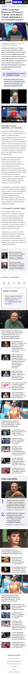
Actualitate (12, 6)
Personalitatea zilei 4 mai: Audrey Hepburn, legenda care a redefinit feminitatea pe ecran (14, 542)
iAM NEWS (4, 6)
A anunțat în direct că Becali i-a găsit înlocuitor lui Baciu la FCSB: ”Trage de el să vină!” (14, 432)
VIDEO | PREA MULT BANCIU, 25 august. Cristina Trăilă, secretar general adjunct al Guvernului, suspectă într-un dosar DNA (14, 375)
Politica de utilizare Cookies (14, 664)
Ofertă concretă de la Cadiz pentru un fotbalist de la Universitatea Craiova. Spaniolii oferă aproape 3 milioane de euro (14, 451)
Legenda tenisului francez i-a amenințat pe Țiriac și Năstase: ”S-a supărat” (14, 441)
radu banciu (5, 277)
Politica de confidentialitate (14, 661)
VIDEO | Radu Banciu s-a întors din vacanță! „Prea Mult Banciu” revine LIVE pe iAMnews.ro (14, 395)
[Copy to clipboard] (24, 283)
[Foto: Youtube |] (25, 38)
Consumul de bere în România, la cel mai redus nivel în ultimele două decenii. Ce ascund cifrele (14, 560)
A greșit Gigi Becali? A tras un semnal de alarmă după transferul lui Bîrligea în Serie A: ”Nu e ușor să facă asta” (14, 461)
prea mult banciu (14, 277)
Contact (14, 669)
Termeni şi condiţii (14, 658)
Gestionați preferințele (14, 672)
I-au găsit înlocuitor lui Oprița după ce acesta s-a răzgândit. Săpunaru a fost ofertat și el (14, 470)
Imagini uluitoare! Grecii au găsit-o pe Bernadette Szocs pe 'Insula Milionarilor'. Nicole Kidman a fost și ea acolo (14, 414)
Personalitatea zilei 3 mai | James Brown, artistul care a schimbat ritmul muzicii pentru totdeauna (14, 569)
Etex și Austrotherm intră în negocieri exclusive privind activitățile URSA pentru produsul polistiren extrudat (14, 386)
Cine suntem (14, 666)
